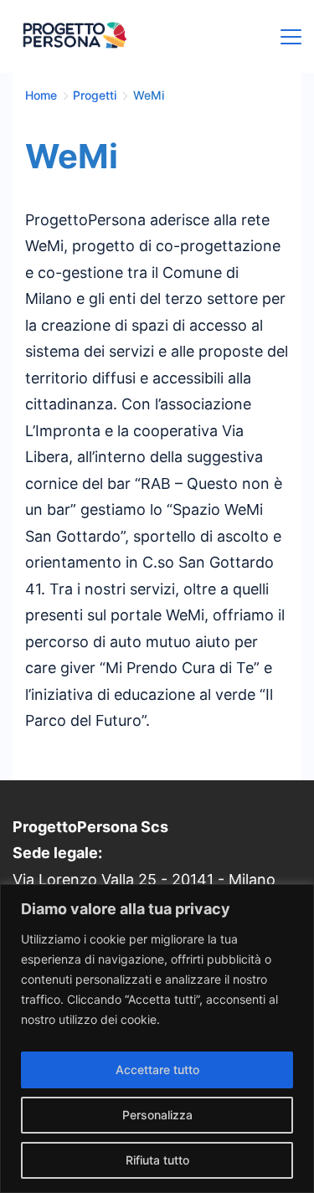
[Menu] (291, 36)
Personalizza (157, 1115)
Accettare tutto (157, 1069)
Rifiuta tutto (157, 1160)
